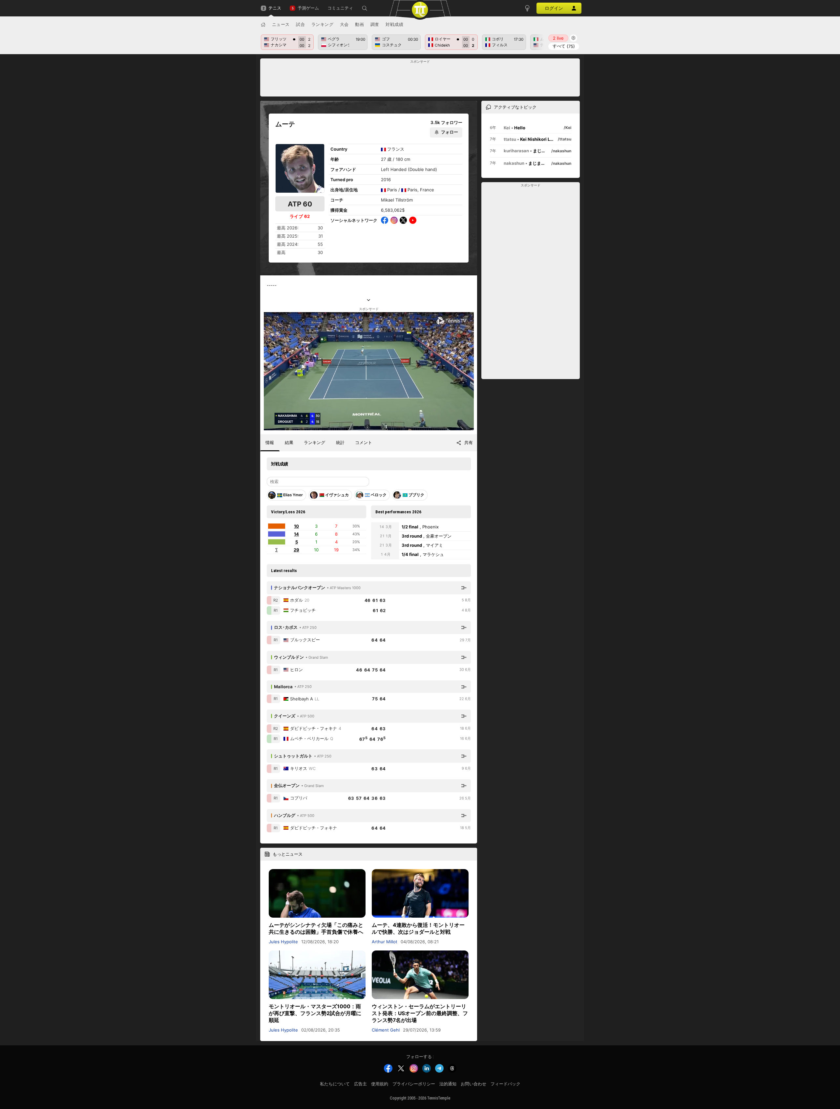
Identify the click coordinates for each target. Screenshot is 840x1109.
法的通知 (447, 1083)
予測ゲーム (308, 8)
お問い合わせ (473, 1083)
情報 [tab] (269, 442)
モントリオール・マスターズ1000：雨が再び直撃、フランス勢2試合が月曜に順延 (315, 1013)
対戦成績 (394, 24)
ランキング (322, 24)
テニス (274, 8)
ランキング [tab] (314, 442)
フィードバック (505, 1083)
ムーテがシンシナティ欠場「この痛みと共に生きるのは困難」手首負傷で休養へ (316, 928)
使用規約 (379, 1083)
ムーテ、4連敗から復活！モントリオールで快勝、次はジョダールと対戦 (418, 928)
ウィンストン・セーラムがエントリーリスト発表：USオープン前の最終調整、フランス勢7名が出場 (420, 1013)
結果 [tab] (289, 442)
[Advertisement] (420, 79)
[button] (365, 8)
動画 (359, 24)
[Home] (263, 24)
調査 (374, 24)
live (558, 38)
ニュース (281, 24)
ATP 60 (300, 204)
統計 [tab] (340, 442)
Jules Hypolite (283, 941)
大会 (344, 24)
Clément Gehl (386, 1030)
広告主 (360, 1083)
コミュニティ (340, 8)
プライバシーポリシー (413, 1083)
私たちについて (335, 1083)
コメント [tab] (363, 442)
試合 (300, 24)
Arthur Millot (384, 941)
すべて (564, 46)
